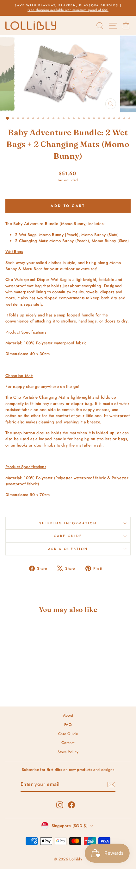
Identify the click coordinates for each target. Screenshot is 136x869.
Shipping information (68, 523)
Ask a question (68, 549)
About (68, 715)
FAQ (68, 724)
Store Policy (68, 751)
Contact (67, 742)
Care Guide (68, 536)
